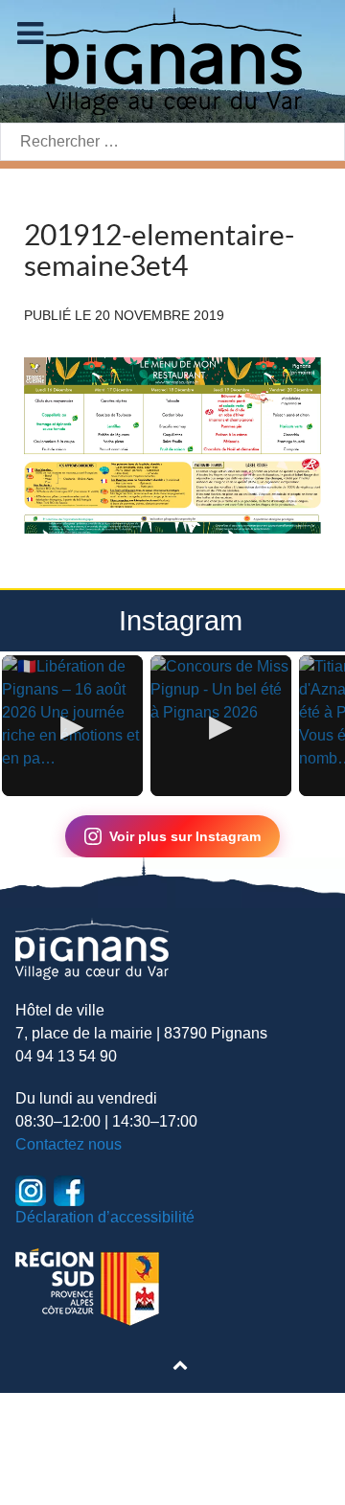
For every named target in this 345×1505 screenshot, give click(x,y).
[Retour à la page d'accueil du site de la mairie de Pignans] (172, 60)
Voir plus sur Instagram (185, 836)
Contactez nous (68, 1144)
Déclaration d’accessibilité (105, 1217)
